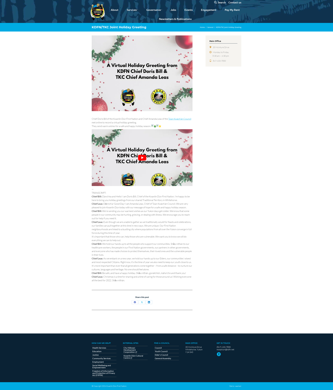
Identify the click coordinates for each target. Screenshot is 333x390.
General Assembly (163, 358)
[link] (179, 118)
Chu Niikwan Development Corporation (130, 350)
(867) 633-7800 (224, 347)
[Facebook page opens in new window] (219, 354)
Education (96, 351)
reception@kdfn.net (225, 349)
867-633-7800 (219, 61)
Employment (98, 362)
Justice (95, 355)
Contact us (234, 2)
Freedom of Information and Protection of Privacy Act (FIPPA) (103, 373)
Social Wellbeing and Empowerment (101, 366)
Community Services (101, 358)
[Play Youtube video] (142, 157)
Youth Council (161, 351)
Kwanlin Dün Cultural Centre (133, 357)
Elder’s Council (161, 355)
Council (158, 348)
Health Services (99, 348)
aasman (238, 386)
